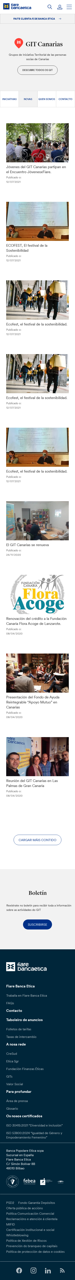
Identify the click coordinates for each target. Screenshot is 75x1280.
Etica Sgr (12, 1061)
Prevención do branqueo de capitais (31, 1246)
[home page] (17, 6)
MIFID (10, 1224)
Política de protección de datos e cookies (35, 1252)
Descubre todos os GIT (37, 70)
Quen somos (46, 99)
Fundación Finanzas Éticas (25, 1069)
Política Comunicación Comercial (30, 1213)
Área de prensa (17, 1101)
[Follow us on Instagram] (33, 1271)
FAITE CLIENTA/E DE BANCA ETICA (34, 18)
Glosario (12, 1108)
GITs (9, 1076)
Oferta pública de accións (24, 1208)
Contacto (65, 99)
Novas (28, 99)
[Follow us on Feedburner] (62, 1271)
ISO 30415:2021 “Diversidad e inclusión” (34, 1125)
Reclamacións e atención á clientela (31, 1219)
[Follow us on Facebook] (19, 1271)
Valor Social (14, 1084)
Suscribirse (37, 924)
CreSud (11, 1054)
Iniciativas (9, 99)
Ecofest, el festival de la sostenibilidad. (36, 324)
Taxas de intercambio (21, 1037)
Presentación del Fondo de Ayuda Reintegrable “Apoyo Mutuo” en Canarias (32, 702)
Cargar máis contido (37, 840)
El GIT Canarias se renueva (27, 545)
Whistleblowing (17, 1235)
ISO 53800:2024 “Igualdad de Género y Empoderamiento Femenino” (34, 1135)
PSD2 (10, 1203)
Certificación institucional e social (30, 1230)
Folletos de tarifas (18, 1029)
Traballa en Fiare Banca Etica (26, 995)
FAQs (10, 1003)
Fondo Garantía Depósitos (36, 1203)
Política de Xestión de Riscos (26, 1241)
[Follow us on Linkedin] (48, 1271)
